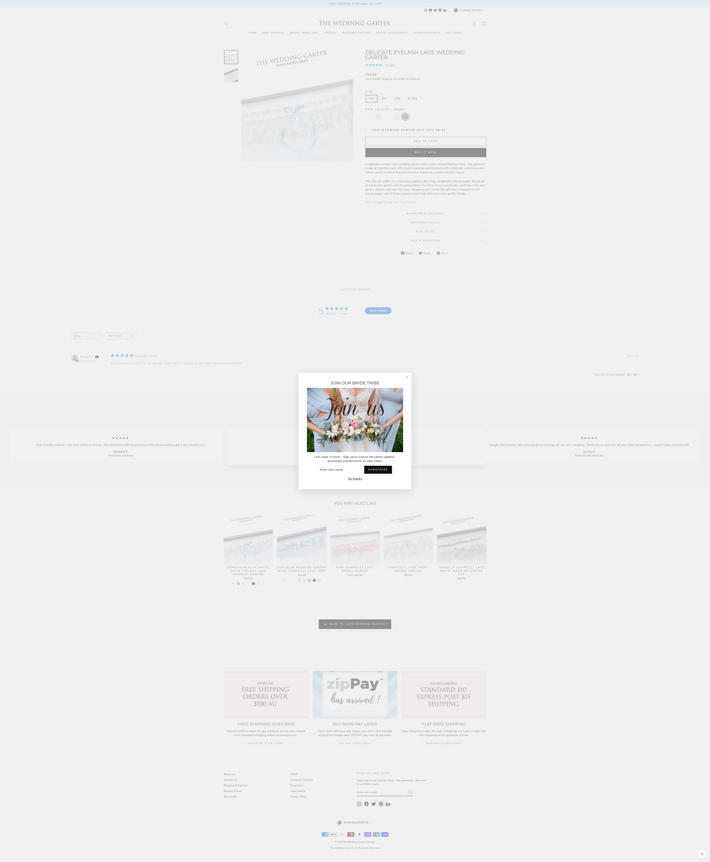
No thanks (355, 479)
